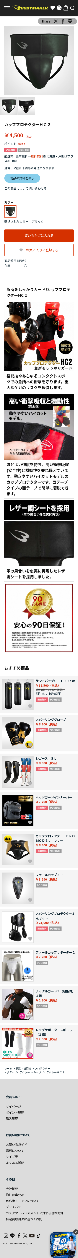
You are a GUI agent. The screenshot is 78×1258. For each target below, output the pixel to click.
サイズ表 (12, 1156)
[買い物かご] (65, 7)
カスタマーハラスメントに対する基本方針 (34, 1213)
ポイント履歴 (15, 1112)
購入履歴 (12, 1118)
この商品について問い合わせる (25, 188)
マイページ (13, 1106)
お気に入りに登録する (42, 250)
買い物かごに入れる (39, 235)
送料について (15, 1150)
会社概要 (12, 1188)
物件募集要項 (15, 1195)
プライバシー (15, 1207)
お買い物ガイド (16, 1144)
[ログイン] (59, 7)
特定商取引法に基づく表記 (24, 1219)
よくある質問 (15, 1162)
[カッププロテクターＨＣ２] (39, 60)
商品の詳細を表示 (22, 178)
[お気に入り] (52, 7)
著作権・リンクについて (22, 1201)
